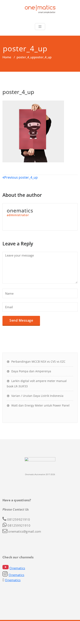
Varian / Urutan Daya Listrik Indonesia (37, 396)
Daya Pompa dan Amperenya (31, 371)
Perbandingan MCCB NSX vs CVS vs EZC (38, 361)
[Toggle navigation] (40, 26)
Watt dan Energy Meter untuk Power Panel (40, 405)
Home (6, 57)
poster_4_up (25, 57)
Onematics (17, 568)
